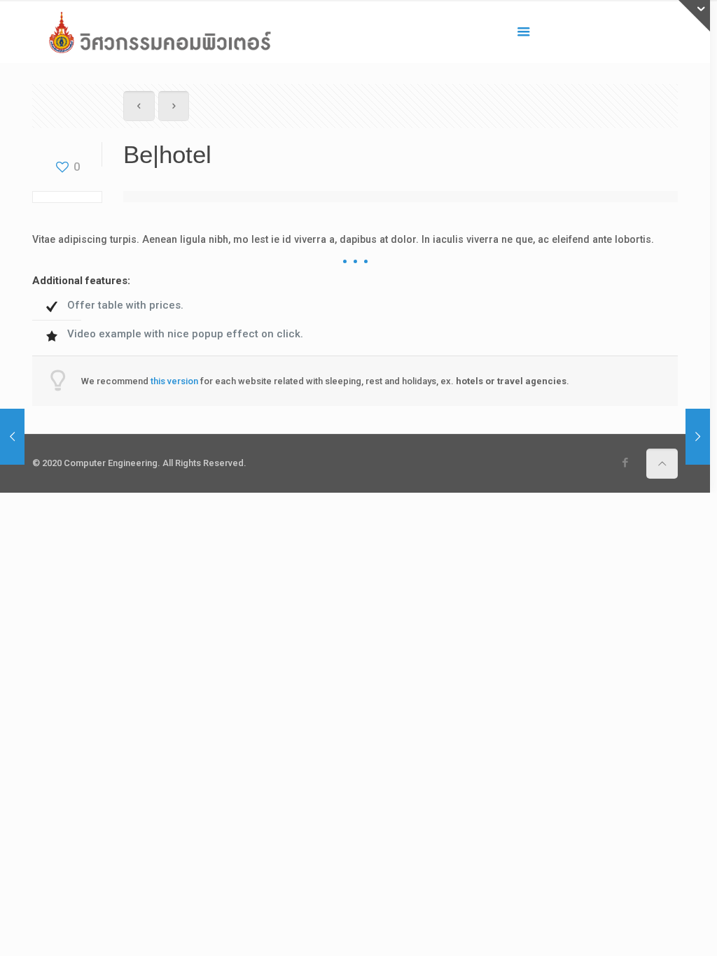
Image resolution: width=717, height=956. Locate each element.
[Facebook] (625, 462)
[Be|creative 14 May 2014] (12, 437)
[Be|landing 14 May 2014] (697, 437)
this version (174, 381)
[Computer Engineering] (159, 31)
